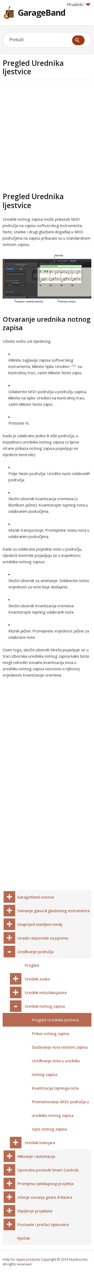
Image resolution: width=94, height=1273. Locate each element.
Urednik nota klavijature (46, 992)
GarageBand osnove (35, 897)
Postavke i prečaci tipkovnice (43, 1224)
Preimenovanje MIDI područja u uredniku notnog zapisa (60, 1108)
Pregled (32, 965)
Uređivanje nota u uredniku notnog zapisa (56, 1067)
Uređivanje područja (35, 951)
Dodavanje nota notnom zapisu (60, 1047)
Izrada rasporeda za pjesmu (42, 938)
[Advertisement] (47, 135)
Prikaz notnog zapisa (50, 1033)
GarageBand (41, 12)
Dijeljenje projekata (34, 1210)
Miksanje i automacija (36, 1156)
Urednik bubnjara (40, 1142)
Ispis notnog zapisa (49, 1129)
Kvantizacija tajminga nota (55, 1088)
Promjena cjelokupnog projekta (45, 1183)
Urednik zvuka (37, 978)
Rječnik (23, 1238)
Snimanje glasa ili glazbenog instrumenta (53, 910)
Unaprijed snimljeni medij (39, 924)
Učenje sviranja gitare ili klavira (44, 1197)
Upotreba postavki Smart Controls (48, 1169)
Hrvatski (75, 4)
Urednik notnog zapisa (45, 1006)
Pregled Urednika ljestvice (55, 1019)
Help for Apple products (21, 1259)
